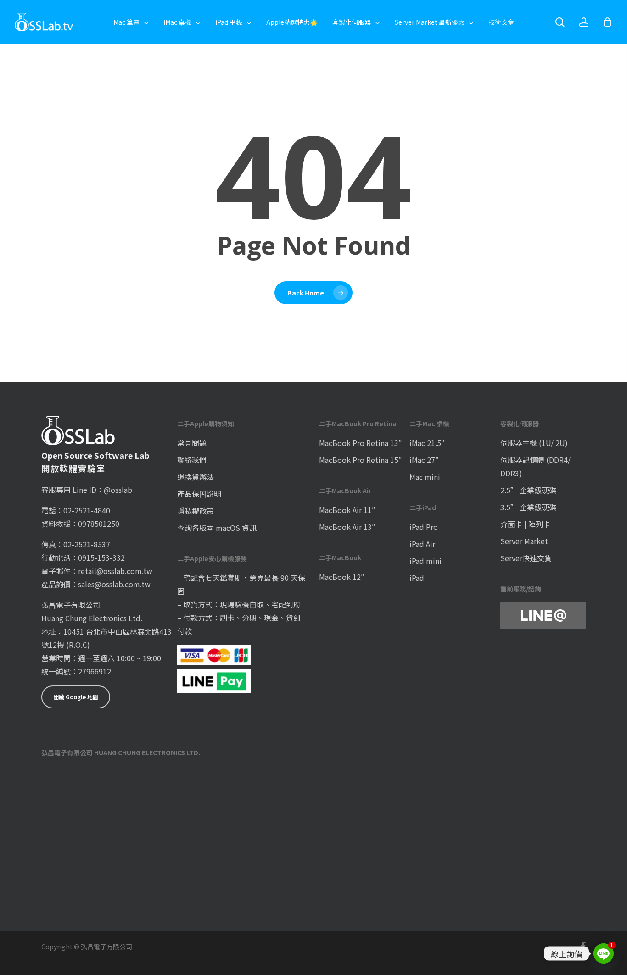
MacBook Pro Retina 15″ (360, 459)
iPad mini (425, 560)
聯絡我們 (192, 459)
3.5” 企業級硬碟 (528, 507)
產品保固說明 (199, 493)
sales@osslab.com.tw (114, 584)
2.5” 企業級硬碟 (528, 490)
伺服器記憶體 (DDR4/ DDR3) (535, 466)
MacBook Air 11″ (347, 509)
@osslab (118, 489)
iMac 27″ (424, 459)
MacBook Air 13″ (347, 526)
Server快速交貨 (526, 557)
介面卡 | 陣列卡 (525, 523)
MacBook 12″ (341, 576)
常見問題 (192, 442)
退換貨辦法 (195, 476)
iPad (416, 577)
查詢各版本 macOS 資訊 (217, 527)
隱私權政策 (195, 510)
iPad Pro (423, 526)
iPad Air (422, 543)
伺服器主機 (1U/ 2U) (534, 442)
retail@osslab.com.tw (115, 570)
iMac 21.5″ (427, 442)
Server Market (524, 540)
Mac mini (424, 476)
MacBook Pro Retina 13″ (360, 442)
